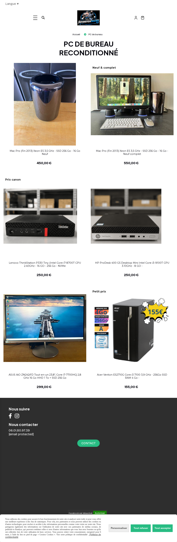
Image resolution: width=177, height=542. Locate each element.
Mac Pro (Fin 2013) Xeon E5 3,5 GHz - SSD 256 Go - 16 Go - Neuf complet (132, 152)
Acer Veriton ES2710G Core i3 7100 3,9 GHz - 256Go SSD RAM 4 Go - (132, 376)
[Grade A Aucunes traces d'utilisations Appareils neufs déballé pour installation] (44, 104)
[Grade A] (132, 215)
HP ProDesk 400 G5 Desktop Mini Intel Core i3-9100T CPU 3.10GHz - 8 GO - (132, 264)
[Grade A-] (44, 215)
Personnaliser (119, 528)
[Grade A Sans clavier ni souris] (44, 328)
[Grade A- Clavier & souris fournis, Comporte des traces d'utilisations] (132, 328)
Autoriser (100, 513)
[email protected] (21, 434)
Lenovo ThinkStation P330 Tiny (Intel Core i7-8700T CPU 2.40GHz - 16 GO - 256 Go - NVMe (45, 264)
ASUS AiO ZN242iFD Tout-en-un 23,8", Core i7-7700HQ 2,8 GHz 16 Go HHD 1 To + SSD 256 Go (45, 376)
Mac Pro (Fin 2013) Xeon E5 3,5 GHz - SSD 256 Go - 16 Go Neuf (45, 152)
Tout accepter (163, 528)
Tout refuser (141, 528)
